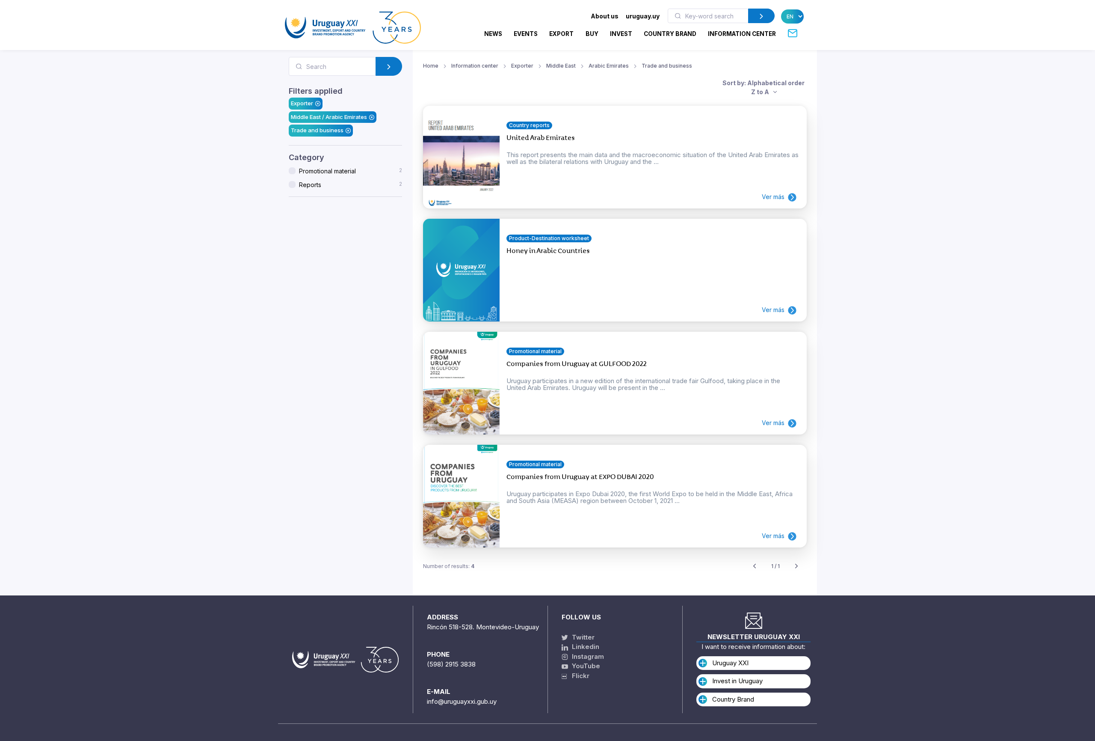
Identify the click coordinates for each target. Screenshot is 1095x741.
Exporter (302, 103)
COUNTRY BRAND (670, 33)
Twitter (582, 637)
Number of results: (448, 566)
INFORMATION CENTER (742, 33)
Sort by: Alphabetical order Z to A (763, 87)
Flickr (578, 676)
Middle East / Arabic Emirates (329, 116)
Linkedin (584, 647)
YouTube (585, 666)
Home (430, 65)
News (493, 33)
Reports (350, 184)
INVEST (621, 33)
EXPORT (561, 33)
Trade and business (317, 130)
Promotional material (350, 171)
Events (526, 33)
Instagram (587, 656)
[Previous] (754, 566)
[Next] (796, 566)
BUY (592, 33)
